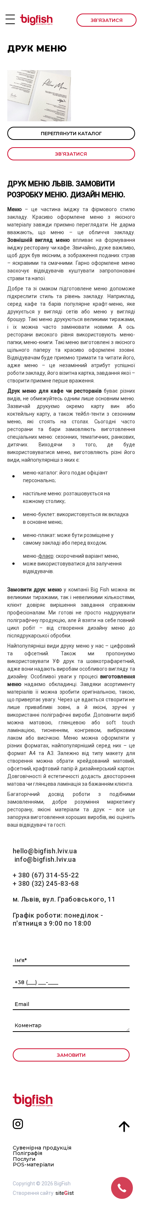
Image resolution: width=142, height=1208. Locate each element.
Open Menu (10, 19)
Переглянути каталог (71, 133)
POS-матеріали (33, 1164)
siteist (64, 1193)
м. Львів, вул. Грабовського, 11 (64, 899)
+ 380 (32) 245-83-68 (46, 883)
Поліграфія (27, 1153)
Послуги (24, 1159)
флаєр (46, 556)
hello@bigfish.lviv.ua (45, 851)
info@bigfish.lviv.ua (45, 859)
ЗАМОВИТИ (71, 1055)
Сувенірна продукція (42, 1148)
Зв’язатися (107, 20)
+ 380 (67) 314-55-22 (46, 875)
